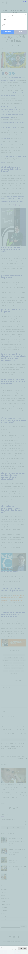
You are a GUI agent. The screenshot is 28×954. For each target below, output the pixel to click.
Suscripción (7, 32)
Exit (25, 14)
